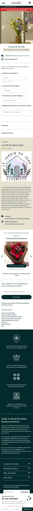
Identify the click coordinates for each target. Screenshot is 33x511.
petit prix (4, 322)
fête (2, 326)
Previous (3, 27)
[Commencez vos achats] (30, 3)
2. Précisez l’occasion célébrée (10, 86)
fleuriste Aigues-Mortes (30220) (11, 318)
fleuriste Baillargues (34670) (10, 320)
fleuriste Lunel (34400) (8, 313)
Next (29, 27)
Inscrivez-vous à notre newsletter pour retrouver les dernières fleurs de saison (16, 486)
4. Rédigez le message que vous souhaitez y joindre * (16, 106)
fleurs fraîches (5, 324)
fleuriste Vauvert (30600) (9, 315)
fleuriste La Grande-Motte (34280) (11, 316)
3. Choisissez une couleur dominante (12, 96)
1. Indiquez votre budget (9, 73)
